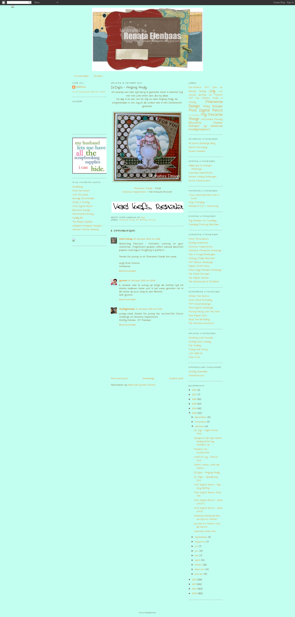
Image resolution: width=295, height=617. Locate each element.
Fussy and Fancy (197, 349)
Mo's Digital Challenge (200, 307)
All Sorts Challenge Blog (201, 143)
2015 (194, 404)
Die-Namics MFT (198, 87)
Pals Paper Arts (197, 315)
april (198, 560)
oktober (200, 426)
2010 (194, 589)
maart (199, 564)
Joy (212, 90)
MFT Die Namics (199, 98)
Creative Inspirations (134, 192)
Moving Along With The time (204, 311)
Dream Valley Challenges (202, 176)
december (201, 417)
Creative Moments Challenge (204, 250)
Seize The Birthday (198, 319)
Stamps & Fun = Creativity (203, 206)
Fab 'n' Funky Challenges (201, 254)
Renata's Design (81, 210)
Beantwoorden (127, 271)
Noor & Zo (194, 357)
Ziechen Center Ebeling (85, 229)
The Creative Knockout (201, 323)
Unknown (81, 87)
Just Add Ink (195, 353)
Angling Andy (127, 220)
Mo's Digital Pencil (82, 206)
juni (197, 551)
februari (200, 569)
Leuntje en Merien (210, 95)
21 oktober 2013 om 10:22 (149, 309)
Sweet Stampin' (197, 151)
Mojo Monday (196, 202)
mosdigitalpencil (199, 129)
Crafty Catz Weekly (199, 341)
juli (197, 546)
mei (197, 555)
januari (199, 574)
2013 (194, 413)
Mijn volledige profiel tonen (89, 92)
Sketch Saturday (197, 147)
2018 (194, 390)
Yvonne (123, 280)
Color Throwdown (198, 239)
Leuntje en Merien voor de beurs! (207, 525)
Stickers (98, 76)
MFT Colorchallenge (199, 304)
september (201, 537)
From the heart (81, 190)
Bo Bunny (141, 220)
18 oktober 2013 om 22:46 (141, 280)
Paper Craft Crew (199, 266)
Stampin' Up (197, 126)
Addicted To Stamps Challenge (200, 167)
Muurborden (81, 76)
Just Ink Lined (80, 194)
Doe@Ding (77, 186)
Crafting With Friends (200, 337)
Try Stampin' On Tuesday (202, 220)
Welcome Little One (205, 531)
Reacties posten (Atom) (141, 385)
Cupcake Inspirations (200, 172)
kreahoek (217, 126)
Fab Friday (194, 345)
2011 (194, 584)
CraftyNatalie (127, 309)
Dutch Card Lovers (199, 180)
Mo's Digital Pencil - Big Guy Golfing (207, 486)
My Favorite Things (205, 116)
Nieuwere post (119, 378)
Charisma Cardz (143, 188)
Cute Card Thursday (200, 300)
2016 (194, 399)
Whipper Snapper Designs (87, 225)
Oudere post (176, 378)
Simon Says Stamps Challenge (205, 270)
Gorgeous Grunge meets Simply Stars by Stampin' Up (208, 441)
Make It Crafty (80, 202)
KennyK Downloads (83, 198)
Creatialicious (196, 375)
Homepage (148, 378)
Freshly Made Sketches (201, 258)
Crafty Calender (197, 371)
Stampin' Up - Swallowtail (201, 451)
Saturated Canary (83, 214)
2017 (194, 394)
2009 (195, 593)
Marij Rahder (213, 106)
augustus (200, 541)
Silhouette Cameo (205, 123)
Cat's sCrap (126, 239)
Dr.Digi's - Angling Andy (129, 87)
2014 (194, 408)
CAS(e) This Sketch (198, 296)
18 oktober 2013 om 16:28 (147, 239)
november (201, 421)
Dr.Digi (152, 220)
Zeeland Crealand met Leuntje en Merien (207, 517)
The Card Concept (199, 274)
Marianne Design (205, 104)
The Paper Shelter (82, 221)
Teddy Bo (77, 218)
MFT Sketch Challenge (200, 262)
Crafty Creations (198, 242)
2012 (194, 579)
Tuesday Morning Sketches (203, 224)
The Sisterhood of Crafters (203, 281)
